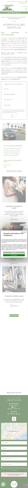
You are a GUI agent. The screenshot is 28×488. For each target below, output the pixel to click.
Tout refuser (23, 231)
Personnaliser (14, 252)
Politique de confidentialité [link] (14, 236)
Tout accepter (14, 255)
